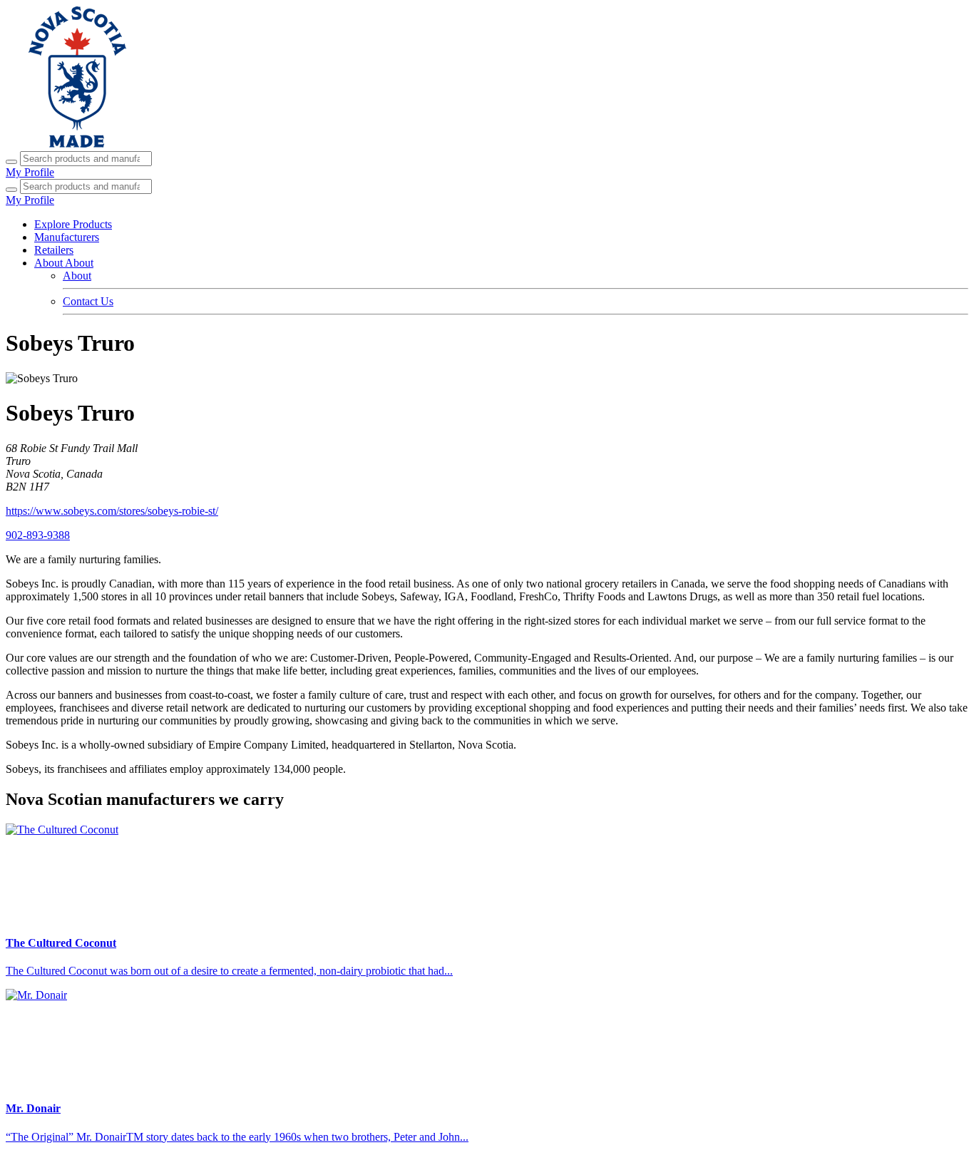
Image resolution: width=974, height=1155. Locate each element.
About (77, 276)
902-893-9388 (38, 535)
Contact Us (88, 301)
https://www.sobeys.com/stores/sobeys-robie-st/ (112, 511)
